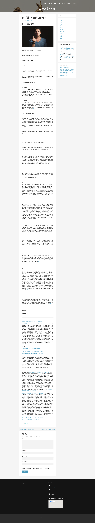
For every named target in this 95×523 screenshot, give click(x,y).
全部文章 (61, 20)
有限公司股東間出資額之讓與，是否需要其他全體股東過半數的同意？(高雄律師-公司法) (67, 74)
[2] (47, 163)
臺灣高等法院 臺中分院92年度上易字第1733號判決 (33, 351)
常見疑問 (68, 3)
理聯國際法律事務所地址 (65, 67)
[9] (27, 289)
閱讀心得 (61, 38)
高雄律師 (51, 424)
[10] (50, 303)
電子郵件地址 (25, 456)
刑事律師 (30, 424)
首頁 (42, 3)
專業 (38, 424)
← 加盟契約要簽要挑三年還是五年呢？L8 (26, 429)
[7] (44, 246)
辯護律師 (48, 424)
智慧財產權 (62, 31)
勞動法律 (61, 25)
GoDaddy (62, 517)
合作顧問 (74, 3)
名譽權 (33, 424)
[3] (36, 177)
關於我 (45, 3)
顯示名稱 (24, 450)
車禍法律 (61, 35)
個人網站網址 (24, 461)
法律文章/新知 (57, 3)
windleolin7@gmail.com (53, 487)
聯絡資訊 (63, 3)
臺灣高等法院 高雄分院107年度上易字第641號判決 (33, 356)
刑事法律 (26, 423)
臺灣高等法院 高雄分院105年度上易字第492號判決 (33, 393)
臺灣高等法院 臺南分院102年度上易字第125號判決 (33, 417)
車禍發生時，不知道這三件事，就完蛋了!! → (48, 429)
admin (28, 20)
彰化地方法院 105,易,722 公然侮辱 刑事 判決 (32, 419)
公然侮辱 (27, 424)
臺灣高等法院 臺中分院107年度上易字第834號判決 (33, 321)
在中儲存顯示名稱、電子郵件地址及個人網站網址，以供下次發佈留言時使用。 (37, 468)
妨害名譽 (35, 424)
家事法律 (61, 27)
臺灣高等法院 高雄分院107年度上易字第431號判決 (39, 372)
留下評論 (31, 20)
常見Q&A (61, 29)
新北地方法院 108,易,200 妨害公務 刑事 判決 (32, 348)
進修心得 (61, 36)
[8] (38, 261)
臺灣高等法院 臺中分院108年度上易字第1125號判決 (33, 323)
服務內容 (50, 3)
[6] (32, 233)
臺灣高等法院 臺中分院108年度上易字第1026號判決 (33, 353)
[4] (51, 194)
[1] (33, 108)
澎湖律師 (45, 424)
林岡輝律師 (42, 424)
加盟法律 (61, 24)
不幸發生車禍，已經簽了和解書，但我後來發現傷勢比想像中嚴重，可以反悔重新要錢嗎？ (67, 48)
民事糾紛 (61, 33)
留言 (23, 438)
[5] (40, 218)
